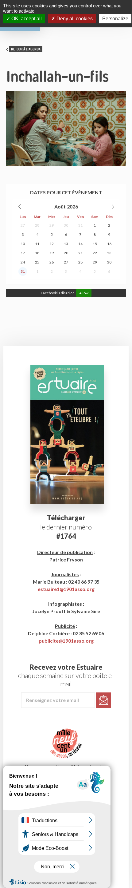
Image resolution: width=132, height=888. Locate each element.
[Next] (112, 206)
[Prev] (20, 206)
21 (80, 253)
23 (109, 253)
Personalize (115, 18)
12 (51, 243)
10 (23, 243)
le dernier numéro (66, 526)
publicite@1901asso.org (66, 641)
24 (23, 262)
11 (37, 243)
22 (95, 253)
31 (80, 225)
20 (66, 253)
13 (66, 243)
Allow (83, 293)
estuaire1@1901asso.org (66, 589)
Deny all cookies (74, 18)
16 (109, 243)
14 (80, 243)
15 (95, 243)
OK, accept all (26, 18)
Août (60, 206)
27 (23, 225)
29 (51, 225)
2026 (72, 206)
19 (51, 253)
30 (66, 225)
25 (37, 262)
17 (23, 253)
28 (37, 225)
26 (51, 262)
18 (37, 253)
